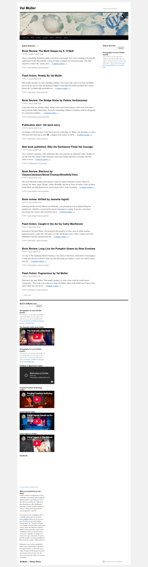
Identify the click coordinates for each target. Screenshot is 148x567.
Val (37, 45)
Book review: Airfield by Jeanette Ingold (45, 199)
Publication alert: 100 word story (41, 125)
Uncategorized (32, 163)
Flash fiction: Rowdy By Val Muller (42, 75)
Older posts (26, 295)
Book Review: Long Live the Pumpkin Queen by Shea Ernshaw (58, 248)
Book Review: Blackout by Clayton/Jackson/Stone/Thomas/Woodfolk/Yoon (50, 173)
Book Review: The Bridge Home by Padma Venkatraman (54, 100)
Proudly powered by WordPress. (114, 561)
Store (52, 38)
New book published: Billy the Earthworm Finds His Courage (57, 146)
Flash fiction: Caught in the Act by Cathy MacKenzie (52, 223)
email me (41, 498)
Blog (32, 38)
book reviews (32, 67)
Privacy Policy (35, 561)
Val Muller (28, 7)
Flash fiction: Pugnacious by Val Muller (45, 273)
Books (38, 38)
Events (45, 38)
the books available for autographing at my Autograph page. (114, 65)
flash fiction (31, 92)
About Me (25, 38)
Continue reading (59, 63)
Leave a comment (43, 67)
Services (59, 38)
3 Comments (42, 163)
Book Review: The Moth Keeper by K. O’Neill (48, 51)
